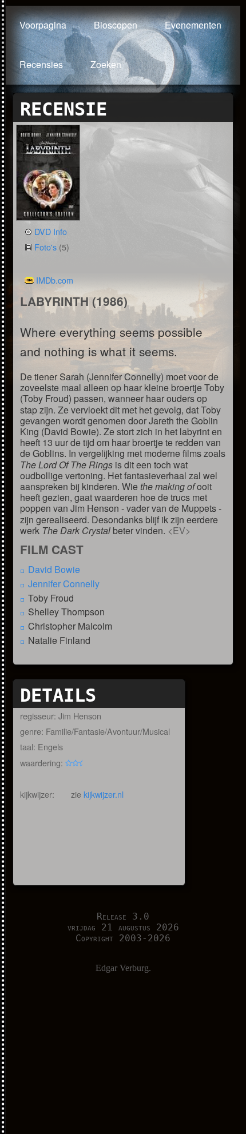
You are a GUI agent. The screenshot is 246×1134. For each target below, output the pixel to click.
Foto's (45, 247)
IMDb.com (54, 280)
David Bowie (54, 569)
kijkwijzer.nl (104, 794)
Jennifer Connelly (64, 583)
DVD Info (50, 231)
